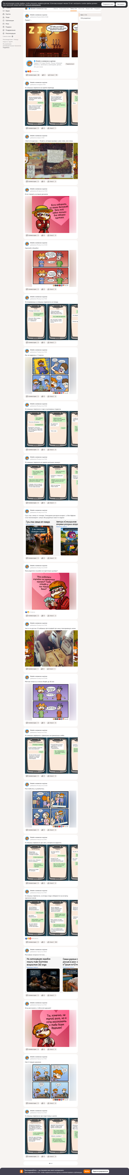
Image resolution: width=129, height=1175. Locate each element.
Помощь (16, 39)
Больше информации (33, 5)
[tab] (56, 8)
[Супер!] (30, 71)
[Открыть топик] (51, 20)
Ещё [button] (10, 42)
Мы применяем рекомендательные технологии (12, 45)
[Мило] (28, 71)
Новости (5, 42)
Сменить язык (7, 36)
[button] (32, 75)
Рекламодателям (8, 39)
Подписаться (70, 64)
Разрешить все (108, 4)
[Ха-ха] (28, 612)
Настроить (120, 4)
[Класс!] (26, 71)
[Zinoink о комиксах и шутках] (50, 64)
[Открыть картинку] (47, 40)
